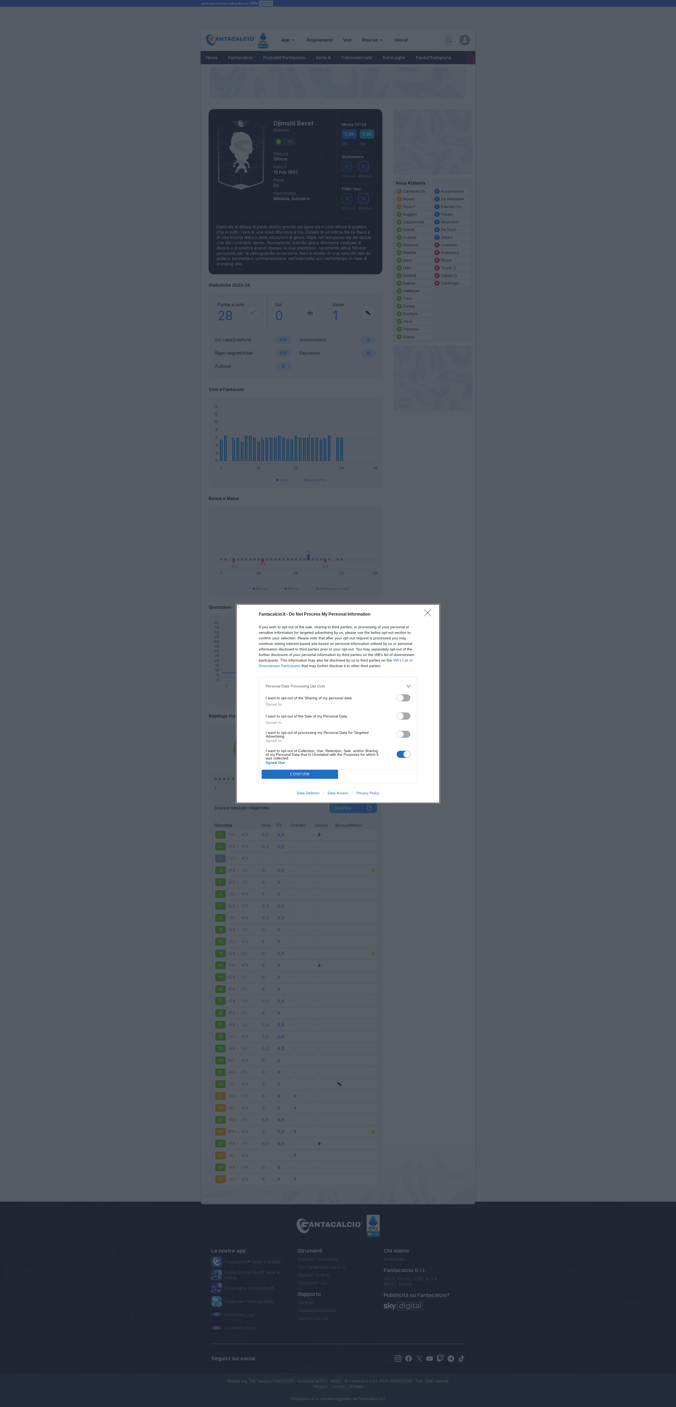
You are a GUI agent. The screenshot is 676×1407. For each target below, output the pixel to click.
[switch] (403, 697)
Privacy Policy (367, 793)
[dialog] (338, 703)
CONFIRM (300, 774)
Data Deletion (308, 793)
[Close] (429, 615)
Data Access (338, 793)
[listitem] (338, 686)
